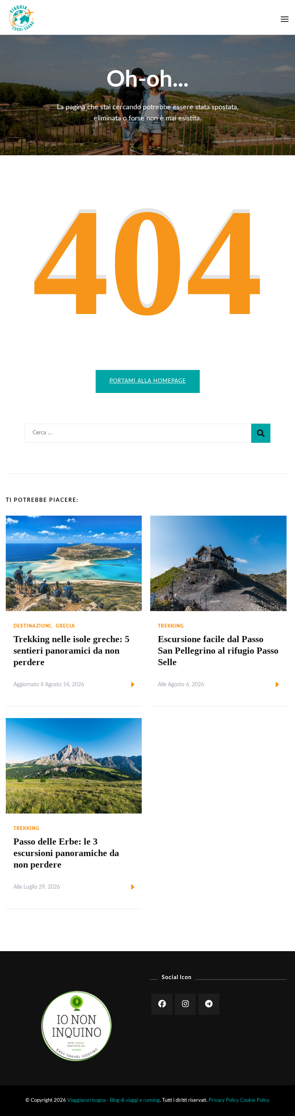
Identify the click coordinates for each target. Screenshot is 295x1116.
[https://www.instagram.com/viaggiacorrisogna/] (185, 1004)
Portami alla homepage (147, 381)
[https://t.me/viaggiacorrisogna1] (208, 1004)
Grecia (65, 626)
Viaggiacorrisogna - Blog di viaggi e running (113, 1100)
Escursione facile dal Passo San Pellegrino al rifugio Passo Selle (218, 650)
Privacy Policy (224, 1100)
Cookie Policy (255, 1100)
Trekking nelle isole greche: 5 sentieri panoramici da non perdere (71, 650)
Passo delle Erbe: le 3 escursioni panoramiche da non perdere (66, 853)
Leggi (119, 685)
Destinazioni (32, 626)
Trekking (171, 626)
